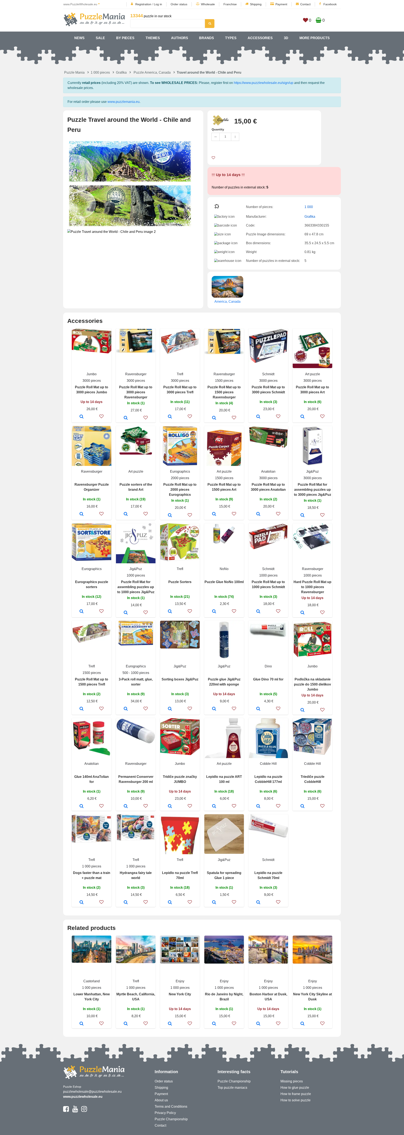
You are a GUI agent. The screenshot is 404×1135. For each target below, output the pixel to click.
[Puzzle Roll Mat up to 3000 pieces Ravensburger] (126, 418)
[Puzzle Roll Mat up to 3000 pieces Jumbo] (82, 417)
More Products (314, 38)
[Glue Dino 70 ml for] (258, 709)
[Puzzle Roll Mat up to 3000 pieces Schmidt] (258, 417)
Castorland (91, 981)
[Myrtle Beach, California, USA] (126, 1024)
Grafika (121, 72)
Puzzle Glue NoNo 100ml (224, 582)
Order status (179, 4)
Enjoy (180, 981)
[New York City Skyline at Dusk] (302, 1024)
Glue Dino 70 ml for (268, 679)
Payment (281, 4)
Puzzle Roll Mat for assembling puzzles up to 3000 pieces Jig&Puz (312, 489)
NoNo (224, 569)
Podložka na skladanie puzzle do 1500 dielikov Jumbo (312, 684)
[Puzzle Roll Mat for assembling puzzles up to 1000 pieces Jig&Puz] (126, 613)
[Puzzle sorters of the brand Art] (126, 514)
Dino (268, 666)
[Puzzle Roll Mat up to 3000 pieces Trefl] (170, 417)
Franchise (230, 4)
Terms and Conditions (171, 1106)
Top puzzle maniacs (232, 1087)
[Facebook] (66, 1110)
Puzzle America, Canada (152, 72)
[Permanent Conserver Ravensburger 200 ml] (126, 806)
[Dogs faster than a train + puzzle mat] (82, 902)
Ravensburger (135, 374)
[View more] (91, 352)
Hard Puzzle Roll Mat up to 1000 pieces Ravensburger (312, 587)
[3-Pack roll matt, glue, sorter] (126, 709)
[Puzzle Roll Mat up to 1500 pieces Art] (214, 514)
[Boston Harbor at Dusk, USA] (258, 1024)
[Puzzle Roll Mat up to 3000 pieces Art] (302, 417)
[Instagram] (84, 1110)
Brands (206, 38)
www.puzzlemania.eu (124, 101)
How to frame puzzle (295, 1094)
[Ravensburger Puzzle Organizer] (82, 514)
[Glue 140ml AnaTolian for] (82, 806)
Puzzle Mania (74, 72)
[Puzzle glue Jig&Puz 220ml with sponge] (214, 709)
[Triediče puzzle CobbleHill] (302, 806)
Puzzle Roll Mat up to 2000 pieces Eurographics (180, 489)
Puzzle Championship (171, 1119)
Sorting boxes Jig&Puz (180, 679)
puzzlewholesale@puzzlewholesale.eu (92, 1091)
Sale (100, 38)
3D (286, 38)
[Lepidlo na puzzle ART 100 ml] (214, 806)
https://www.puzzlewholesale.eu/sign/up (263, 83)
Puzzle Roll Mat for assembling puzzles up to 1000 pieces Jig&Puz (135, 587)
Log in (158, 4)
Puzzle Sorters (179, 582)
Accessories (260, 38)
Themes (153, 38)
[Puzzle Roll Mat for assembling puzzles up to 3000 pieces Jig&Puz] (302, 515)
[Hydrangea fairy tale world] (126, 902)
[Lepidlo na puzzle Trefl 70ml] (170, 902)
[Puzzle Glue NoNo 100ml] (214, 611)
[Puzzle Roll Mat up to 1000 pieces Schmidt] (258, 611)
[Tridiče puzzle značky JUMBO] (170, 806)
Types (231, 38)
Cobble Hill (268, 763)
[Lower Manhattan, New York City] (82, 1024)
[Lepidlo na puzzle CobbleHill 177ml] (258, 806)
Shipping (256, 4)
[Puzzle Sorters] (170, 611)
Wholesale (208, 4)
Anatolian (268, 471)
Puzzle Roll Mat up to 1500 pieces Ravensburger (224, 392)
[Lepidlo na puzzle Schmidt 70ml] (258, 902)
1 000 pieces (100, 72)
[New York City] (170, 1024)
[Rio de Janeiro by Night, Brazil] (214, 1024)
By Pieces (125, 38)
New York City (180, 994)
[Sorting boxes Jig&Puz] (170, 709)
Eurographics (180, 471)
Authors (179, 38)
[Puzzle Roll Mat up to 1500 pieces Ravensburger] (214, 418)
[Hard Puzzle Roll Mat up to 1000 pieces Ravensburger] (302, 613)
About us (161, 1100)
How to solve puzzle (295, 1100)
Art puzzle (312, 374)
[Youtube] (75, 1110)
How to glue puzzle (294, 1087)
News (79, 38)
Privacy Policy (165, 1113)
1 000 (308, 207)
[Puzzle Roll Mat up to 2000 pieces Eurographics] (170, 515)
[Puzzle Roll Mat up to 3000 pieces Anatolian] (258, 514)
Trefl (180, 374)
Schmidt (268, 374)
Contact (305, 4)
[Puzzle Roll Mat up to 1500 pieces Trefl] (82, 709)
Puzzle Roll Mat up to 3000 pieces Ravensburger (135, 392)
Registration (143, 4)
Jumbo (91, 374)
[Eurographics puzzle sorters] (82, 611)
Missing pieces (291, 1081)
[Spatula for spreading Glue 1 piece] (214, 902)
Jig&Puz (312, 471)
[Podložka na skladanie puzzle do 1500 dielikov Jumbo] (302, 710)
